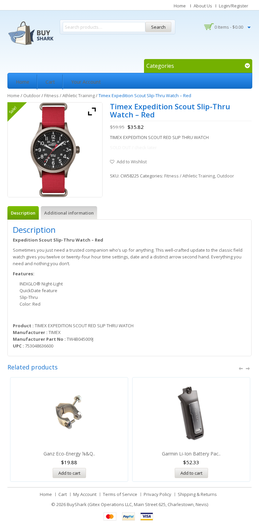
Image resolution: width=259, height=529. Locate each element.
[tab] (23, 213)
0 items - (228, 27)
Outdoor (31, 95)
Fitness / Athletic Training (69, 95)
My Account (84, 494)
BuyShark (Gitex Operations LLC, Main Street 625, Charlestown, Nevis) (137, 504)
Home (180, 6)
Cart (50, 82)
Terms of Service (120, 494)
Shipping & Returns (197, 494)
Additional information (69, 213)
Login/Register (233, 6)
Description (23, 213)
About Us (203, 6)
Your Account (86, 82)
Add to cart (69, 473)
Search (158, 27)
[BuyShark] (30, 33)
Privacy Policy (157, 494)
